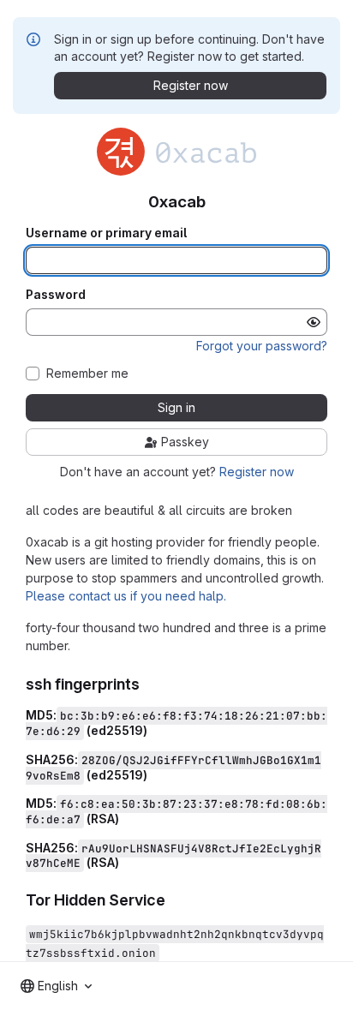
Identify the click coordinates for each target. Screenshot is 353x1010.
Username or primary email (106, 233)
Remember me (87, 373)
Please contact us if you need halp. (126, 596)
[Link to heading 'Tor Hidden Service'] (173, 900)
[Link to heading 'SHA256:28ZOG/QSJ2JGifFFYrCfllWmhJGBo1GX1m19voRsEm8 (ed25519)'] (153, 775)
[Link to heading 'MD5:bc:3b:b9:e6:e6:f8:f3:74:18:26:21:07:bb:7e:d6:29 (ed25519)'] (153, 730)
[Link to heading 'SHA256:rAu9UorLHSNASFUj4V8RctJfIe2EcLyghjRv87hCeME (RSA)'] (125, 862)
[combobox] (56, 986)
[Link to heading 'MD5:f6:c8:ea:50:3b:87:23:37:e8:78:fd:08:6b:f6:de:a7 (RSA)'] (125, 818)
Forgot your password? (261, 345)
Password (56, 295)
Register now (256, 471)
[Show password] (313, 322)
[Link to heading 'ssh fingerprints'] (148, 684)
